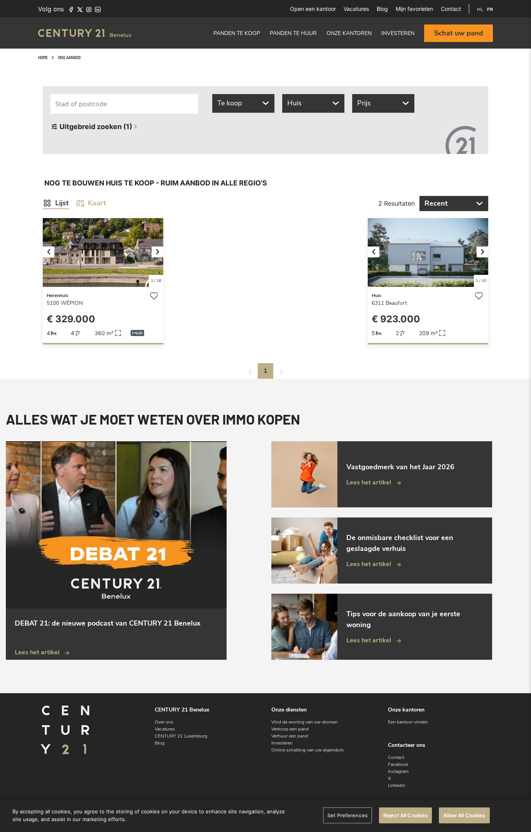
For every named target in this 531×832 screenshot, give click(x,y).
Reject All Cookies (405, 815)
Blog (382, 8)
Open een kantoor (313, 8)
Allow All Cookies (464, 815)
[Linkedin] (97, 9)
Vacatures (356, 8)
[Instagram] (89, 9)
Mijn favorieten (414, 8)
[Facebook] (71, 9)
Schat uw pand (458, 33)
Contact (451, 8)
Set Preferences (347, 815)
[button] (52, 252)
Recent (436, 203)
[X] (80, 9)
